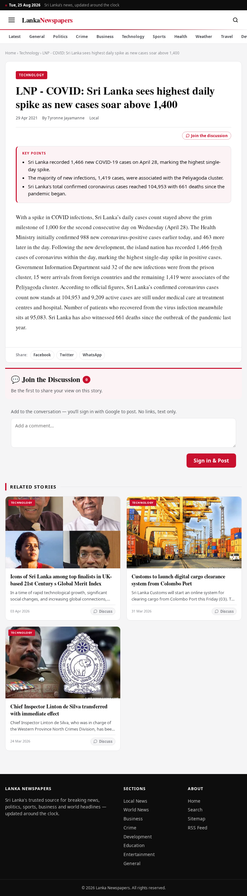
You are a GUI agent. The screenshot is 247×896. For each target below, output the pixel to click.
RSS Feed (197, 828)
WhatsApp (92, 354)
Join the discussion (209, 135)
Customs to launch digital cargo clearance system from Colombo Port (178, 579)
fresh (216, 247)
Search (195, 810)
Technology (133, 36)
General (37, 36)
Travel (227, 36)
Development (138, 837)
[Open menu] (11, 20)
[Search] (235, 20)
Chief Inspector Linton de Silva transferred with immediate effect (58, 709)
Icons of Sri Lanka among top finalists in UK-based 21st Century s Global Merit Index (61, 579)
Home (10, 53)
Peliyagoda (28, 287)
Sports (159, 36)
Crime (82, 36)
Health (180, 36)
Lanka (47, 20)
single (152, 257)
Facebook (42, 354)
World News (136, 810)
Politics (60, 36)
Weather (204, 36)
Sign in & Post (211, 460)
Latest (15, 36)
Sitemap (196, 819)
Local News (135, 801)
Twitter (67, 354)
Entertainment (139, 854)
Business (105, 36)
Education (134, 845)
